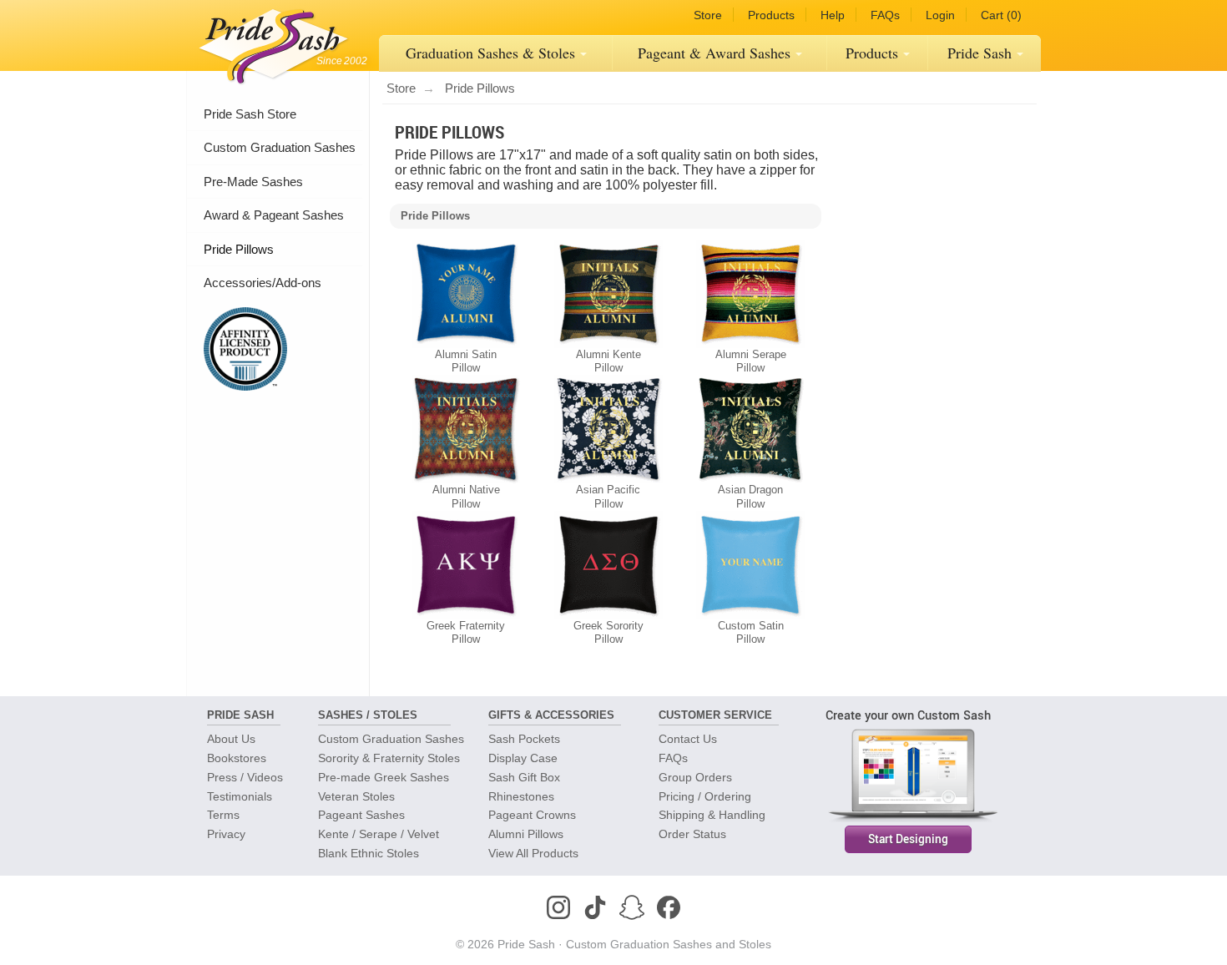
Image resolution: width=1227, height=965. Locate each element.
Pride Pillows (239, 249)
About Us (231, 738)
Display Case (523, 758)
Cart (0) (1001, 15)
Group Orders (695, 777)
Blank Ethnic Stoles (368, 853)
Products (771, 15)
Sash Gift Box (524, 777)
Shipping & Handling (712, 814)
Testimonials (239, 796)
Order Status (692, 834)
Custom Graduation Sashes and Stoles (668, 944)
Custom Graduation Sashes (280, 147)
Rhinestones (521, 796)
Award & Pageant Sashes (274, 215)
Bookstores (236, 758)
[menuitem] (496, 53)
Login (940, 15)
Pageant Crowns (532, 814)
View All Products (533, 853)
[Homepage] (269, 41)
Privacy (226, 834)
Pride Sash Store (250, 114)
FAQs (885, 15)
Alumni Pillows (525, 834)
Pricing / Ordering (705, 796)
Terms (223, 814)
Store (708, 15)
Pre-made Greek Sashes (383, 777)
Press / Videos (245, 777)
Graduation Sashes (490, 53)
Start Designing (908, 838)
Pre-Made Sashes (253, 181)
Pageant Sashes (714, 53)
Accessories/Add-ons (262, 282)
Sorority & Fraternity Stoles (389, 758)
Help (833, 15)
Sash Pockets (524, 738)
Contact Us (688, 738)
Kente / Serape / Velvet (378, 834)
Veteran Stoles (356, 796)
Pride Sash (979, 53)
